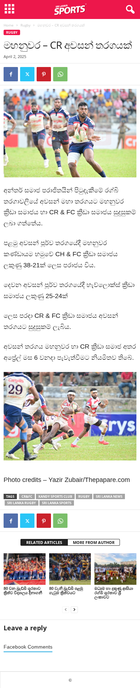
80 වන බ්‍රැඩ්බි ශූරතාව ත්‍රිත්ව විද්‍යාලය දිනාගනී (23, 590)
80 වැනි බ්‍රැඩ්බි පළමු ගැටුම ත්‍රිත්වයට (66, 590)
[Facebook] (11, 74)
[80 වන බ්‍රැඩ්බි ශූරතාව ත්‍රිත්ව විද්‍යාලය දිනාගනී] (25, 568)
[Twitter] (27, 74)
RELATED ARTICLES (44, 542)
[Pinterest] (44, 74)
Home (9, 25)
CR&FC (27, 496)
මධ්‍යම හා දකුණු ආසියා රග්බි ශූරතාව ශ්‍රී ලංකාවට (113, 592)
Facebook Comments (28, 647)
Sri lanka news (109, 496)
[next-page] (74, 609)
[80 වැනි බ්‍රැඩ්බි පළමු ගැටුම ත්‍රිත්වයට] (70, 568)
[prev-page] (65, 609)
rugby (84, 496)
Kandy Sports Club (55, 496)
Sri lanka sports (56, 503)
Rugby (25, 25)
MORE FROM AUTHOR (94, 542)
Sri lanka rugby (21, 503)
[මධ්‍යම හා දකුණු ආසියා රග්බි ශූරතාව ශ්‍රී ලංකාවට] (115, 568)
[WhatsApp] (60, 74)
